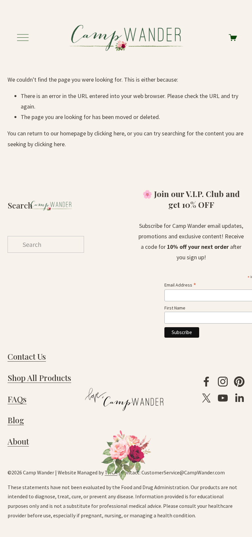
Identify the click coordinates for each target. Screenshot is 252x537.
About (18, 441)
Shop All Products (39, 377)
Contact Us (27, 356)
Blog (16, 420)
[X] (206, 398)
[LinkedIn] (239, 398)
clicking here (109, 133)
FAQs (17, 399)
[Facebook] (206, 381)
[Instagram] (223, 381)
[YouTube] (223, 398)
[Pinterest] (239, 381)
